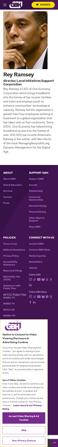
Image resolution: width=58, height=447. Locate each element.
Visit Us (33, 268)
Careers (7, 197)
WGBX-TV (9, 303)
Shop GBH (34, 226)
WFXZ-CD (9, 309)
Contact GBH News (39, 249)
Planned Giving (37, 211)
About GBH (9, 179)
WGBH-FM (9, 315)
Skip (23, 430)
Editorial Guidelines (14, 249)
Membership (36, 191)
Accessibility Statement (10, 263)
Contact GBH (36, 243)
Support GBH (36, 179)
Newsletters (35, 261)
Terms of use (10, 243)
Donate (45, 4)
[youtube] (38, 279)
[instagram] (30, 279)
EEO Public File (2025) (11, 278)
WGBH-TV (9, 297)
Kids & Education (12, 185)
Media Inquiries (37, 256)
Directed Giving (37, 206)
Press (6, 203)
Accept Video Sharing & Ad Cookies (24, 418)
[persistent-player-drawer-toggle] (54, 443)
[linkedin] (30, 285)
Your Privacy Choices (24, 440)
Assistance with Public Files (11, 287)
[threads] (47, 279)
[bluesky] (43, 279)
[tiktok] (34, 279)
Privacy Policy (11, 256)
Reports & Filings (12, 270)
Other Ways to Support (37, 219)
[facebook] (51, 279)
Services (8, 191)
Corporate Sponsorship (36, 198)
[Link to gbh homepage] (15, 4)
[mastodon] (47, 296)
